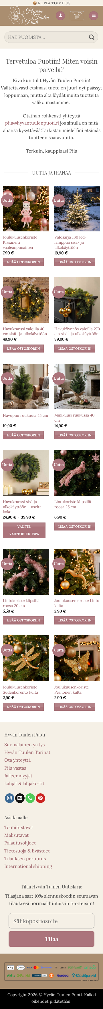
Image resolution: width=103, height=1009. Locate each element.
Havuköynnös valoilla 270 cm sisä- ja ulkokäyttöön (77, 332)
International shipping (28, 866)
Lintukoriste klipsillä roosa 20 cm (21, 603)
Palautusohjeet (20, 843)
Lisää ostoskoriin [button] (23, 262)
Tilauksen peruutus (25, 858)
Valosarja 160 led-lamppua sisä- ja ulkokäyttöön (70, 242)
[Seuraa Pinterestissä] (40, 798)
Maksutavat (16, 835)
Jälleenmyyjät (18, 775)
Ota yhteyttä (17, 760)
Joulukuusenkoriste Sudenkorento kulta (20, 690)
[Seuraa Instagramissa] (9, 798)
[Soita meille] (30, 798)
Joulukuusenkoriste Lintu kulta (76, 603)
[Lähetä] (92, 37)
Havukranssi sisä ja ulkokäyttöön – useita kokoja (22, 506)
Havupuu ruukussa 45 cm (25, 415)
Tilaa (51, 939)
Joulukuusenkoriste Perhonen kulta (71, 690)
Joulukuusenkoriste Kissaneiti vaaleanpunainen (20, 242)
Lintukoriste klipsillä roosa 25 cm (72, 504)
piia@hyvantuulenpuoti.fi (32, 123)
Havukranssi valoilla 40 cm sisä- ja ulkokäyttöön (25, 332)
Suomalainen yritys (24, 744)
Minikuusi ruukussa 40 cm (74, 418)
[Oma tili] (60, 16)
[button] (77, 15)
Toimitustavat (18, 827)
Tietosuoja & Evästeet (27, 851)
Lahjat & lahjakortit (24, 783)
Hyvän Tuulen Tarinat (27, 752)
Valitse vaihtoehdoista (24, 530)
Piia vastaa (15, 768)
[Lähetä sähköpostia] (20, 798)
